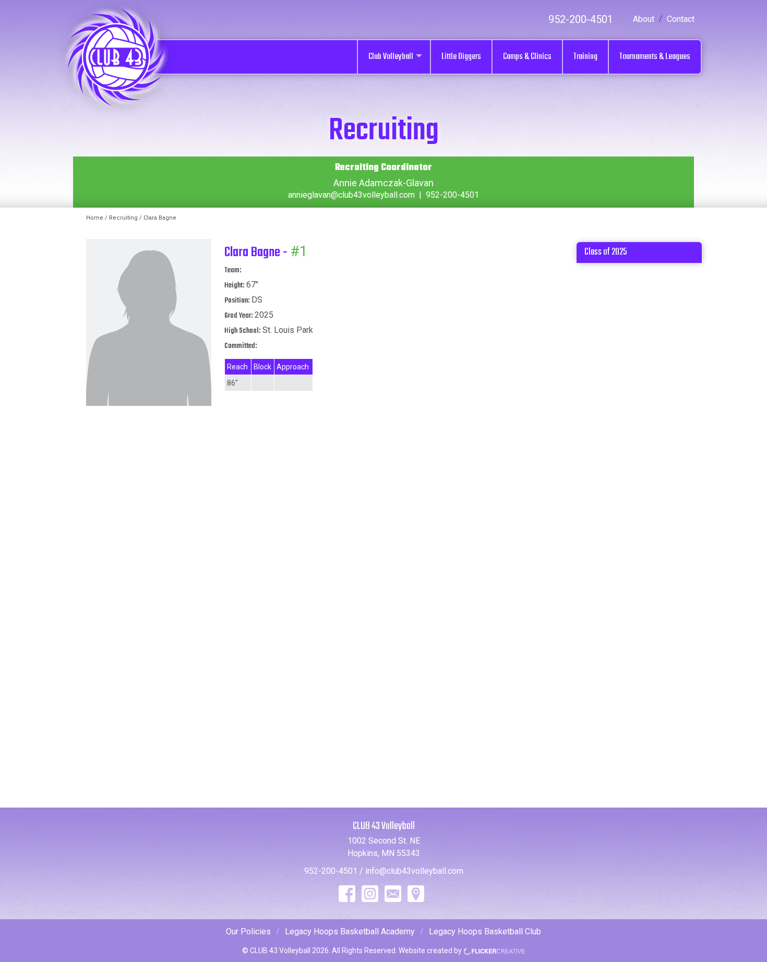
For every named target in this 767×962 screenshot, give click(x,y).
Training (585, 57)
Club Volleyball (390, 57)
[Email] (393, 893)
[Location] (416, 893)
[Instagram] (370, 893)
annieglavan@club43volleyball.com (351, 195)
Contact (680, 19)
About (643, 19)
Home (94, 217)
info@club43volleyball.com (414, 871)
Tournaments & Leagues (654, 57)
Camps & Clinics (527, 57)
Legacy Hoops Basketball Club (485, 931)
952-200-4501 (580, 19)
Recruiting (123, 217)
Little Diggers (461, 57)
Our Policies (248, 931)
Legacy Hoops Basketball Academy (350, 931)
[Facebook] (347, 893)
